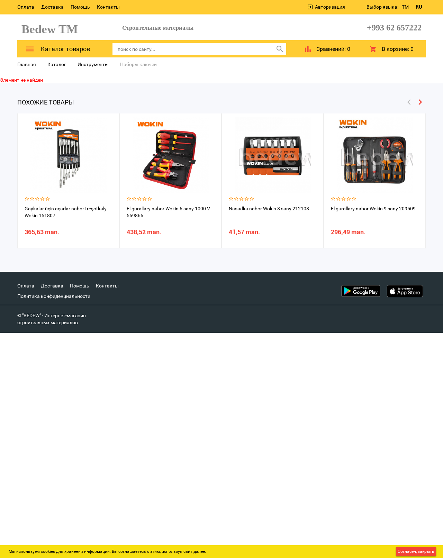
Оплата (25, 7)
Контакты (108, 7)
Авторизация (330, 7)
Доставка (52, 7)
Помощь (80, 7)
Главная (26, 64)
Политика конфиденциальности (53, 296)
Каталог (56, 64)
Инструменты (93, 64)
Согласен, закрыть (416, 551)
